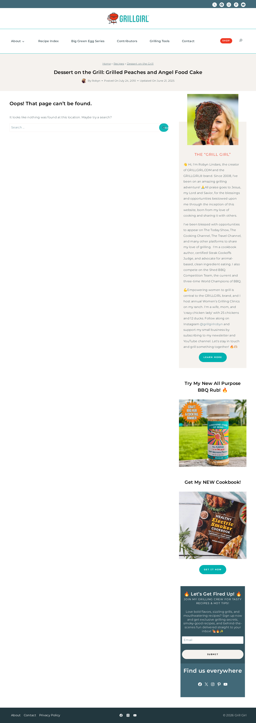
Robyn (96, 80)
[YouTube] (135, 715)
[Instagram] (128, 715)
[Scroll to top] (247, 709)
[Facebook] (121, 715)
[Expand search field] (240, 41)
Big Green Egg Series (87, 41)
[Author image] (84, 80)
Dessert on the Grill (140, 63)
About (16, 41)
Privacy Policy (49, 715)
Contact (188, 41)
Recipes (119, 63)
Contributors (127, 41)
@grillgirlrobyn (211, 324)
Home (107, 63)
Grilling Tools (159, 41)
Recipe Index (48, 41)
